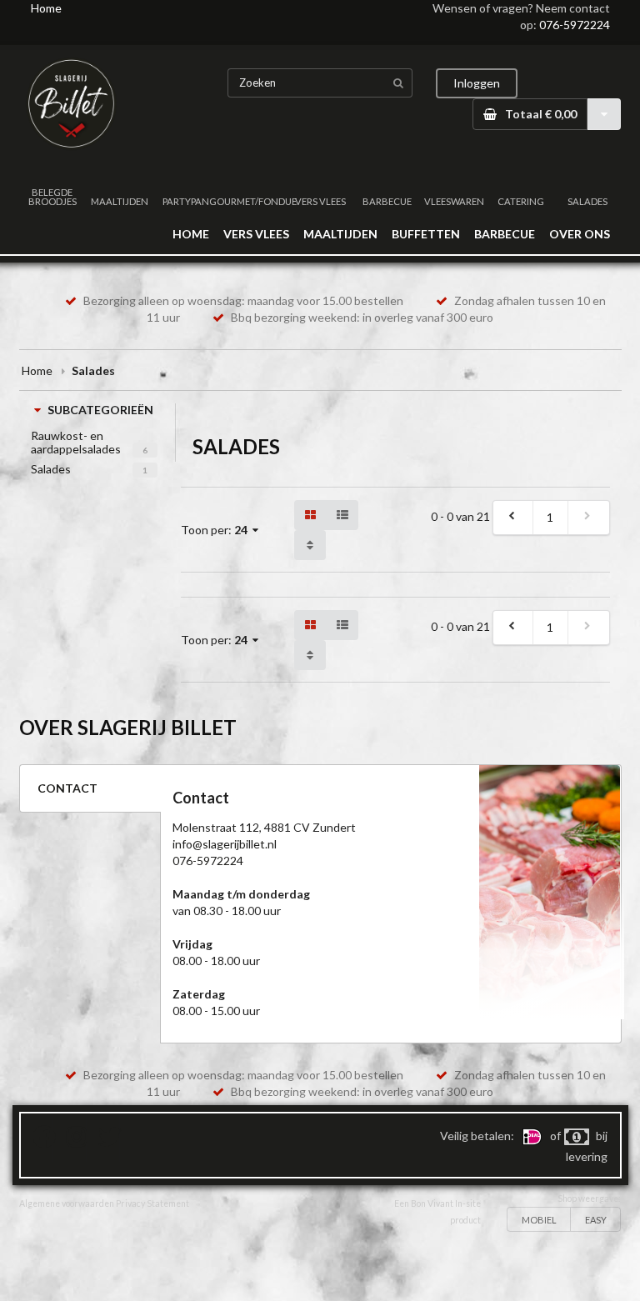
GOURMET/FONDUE (253, 201)
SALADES (588, 201)
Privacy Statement (152, 1203)
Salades (51, 469)
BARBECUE (387, 201)
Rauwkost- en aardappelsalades (76, 442)
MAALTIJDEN (119, 201)
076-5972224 (574, 25)
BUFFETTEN (426, 234)
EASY (596, 1219)
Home (46, 8)
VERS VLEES (320, 201)
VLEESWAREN (454, 201)
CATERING (521, 201)
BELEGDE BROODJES (52, 197)
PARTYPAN (185, 201)
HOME (190, 234)
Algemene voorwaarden (66, 1203)
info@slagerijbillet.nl (224, 844)
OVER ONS (579, 234)
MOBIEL (539, 1219)
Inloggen (476, 83)
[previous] (513, 517)
